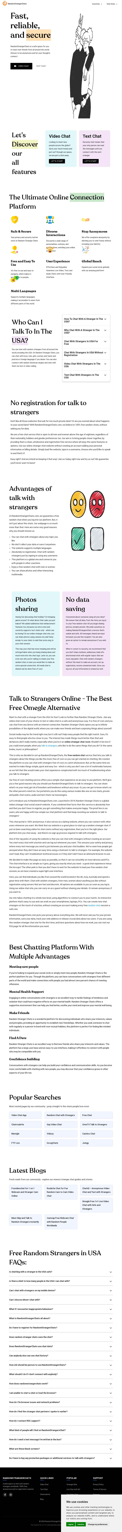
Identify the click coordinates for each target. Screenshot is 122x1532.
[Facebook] (5, 1495)
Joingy (85, 1143)
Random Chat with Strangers (61, 1115)
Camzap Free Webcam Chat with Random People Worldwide (60, 1222)
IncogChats (52, 1143)
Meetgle (15, 1133)
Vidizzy (50, 1133)
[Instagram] (11, 1495)
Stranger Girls (72, 1484)
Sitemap (96, 1494)
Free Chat (87, 1115)
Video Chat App (18, 1115)
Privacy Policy (98, 1484)
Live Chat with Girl (73, 1489)
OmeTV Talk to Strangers (94, 1124)
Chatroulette (17, 1124)
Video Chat (21, 66)
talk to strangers (49, 745)
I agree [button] (70, 1524)
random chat (94, 905)
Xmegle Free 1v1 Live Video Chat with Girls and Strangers (95, 1205)
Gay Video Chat (54, 1124)
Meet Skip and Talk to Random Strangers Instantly (25, 1220)
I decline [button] (80, 1524)
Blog (41, 1499)
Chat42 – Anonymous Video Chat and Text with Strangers (96, 1190)
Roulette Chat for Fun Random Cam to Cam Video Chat (60, 1192)
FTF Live (15, 1143)
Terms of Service (99, 1489)
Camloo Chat (88, 1133)
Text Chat (41, 66)
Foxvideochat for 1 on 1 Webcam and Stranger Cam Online (24, 1192)
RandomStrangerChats (17, 4)
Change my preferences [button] (97, 1524)
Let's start (57, 161)
